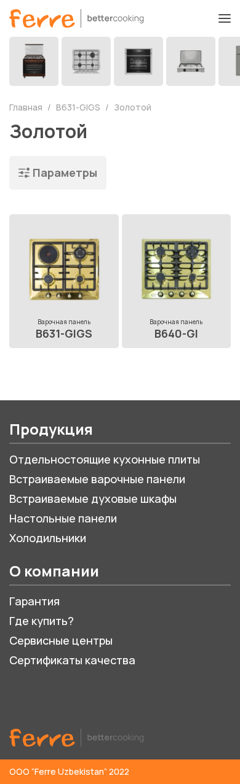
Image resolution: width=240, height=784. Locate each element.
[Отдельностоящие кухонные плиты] (33, 61)
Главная (26, 107)
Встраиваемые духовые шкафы (93, 498)
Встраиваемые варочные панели (97, 479)
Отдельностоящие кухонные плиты (104, 459)
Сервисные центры (61, 640)
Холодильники (47, 537)
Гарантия (34, 601)
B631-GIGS (79, 107)
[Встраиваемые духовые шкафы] (138, 61)
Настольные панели (63, 518)
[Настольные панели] (190, 61)
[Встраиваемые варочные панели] (86, 61)
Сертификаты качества (72, 660)
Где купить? (41, 620)
